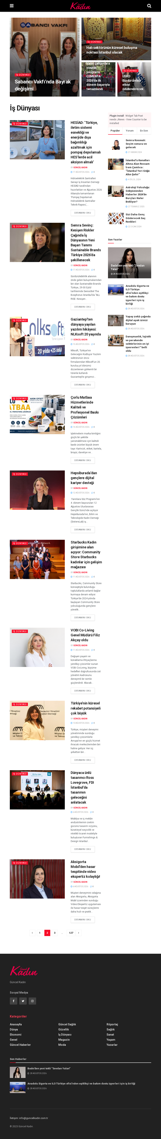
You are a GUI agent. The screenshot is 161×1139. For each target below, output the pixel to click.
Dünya (14, 1029)
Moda (62, 1044)
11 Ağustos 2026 (80, 577)
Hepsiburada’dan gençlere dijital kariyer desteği (84, 478)
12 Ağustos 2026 (80, 493)
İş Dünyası (23, 75)
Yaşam (111, 1039)
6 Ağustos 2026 (80, 812)
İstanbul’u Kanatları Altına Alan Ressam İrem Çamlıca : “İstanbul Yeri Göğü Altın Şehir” (138, 167)
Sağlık (111, 1029)
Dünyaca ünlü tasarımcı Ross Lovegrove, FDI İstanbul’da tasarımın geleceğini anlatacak (82, 787)
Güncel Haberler (20, 1044)
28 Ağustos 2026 (43, 96)
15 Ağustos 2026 (80, 344)
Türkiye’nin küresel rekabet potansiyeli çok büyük (86, 708)
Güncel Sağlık (67, 1024)
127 (71, 932)
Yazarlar (112, 1044)
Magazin (64, 1039)
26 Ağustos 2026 (96, 60)
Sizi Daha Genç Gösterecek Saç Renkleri (135, 218)
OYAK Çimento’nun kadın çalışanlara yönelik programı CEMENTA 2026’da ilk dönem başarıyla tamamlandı (98, 72)
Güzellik (63, 1029)
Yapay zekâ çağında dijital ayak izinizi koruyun (138, 320)
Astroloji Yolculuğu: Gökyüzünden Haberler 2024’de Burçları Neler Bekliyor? (138, 194)
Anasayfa (16, 1024)
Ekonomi (15, 1034)
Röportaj (112, 1024)
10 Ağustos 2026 (80, 723)
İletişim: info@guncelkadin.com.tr (29, 1118)
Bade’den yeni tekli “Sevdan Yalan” (48, 1068)
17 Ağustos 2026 (80, 172)
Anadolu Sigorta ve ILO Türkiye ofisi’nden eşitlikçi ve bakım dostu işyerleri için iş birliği (81, 1083)
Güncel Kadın (24, 96)
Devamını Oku (82, 213)
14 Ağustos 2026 (80, 427)
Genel (13, 1039)
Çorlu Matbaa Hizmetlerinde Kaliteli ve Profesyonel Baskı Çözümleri (85, 407)
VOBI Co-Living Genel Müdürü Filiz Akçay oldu (85, 635)
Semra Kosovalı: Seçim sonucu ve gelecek (136, 144)
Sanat (110, 1034)
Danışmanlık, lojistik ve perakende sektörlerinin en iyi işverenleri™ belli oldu (138, 343)
